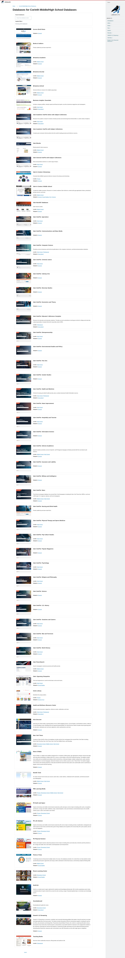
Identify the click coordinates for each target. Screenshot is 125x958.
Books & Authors (38, 43)
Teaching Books (38, 936)
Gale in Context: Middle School (42, 186)
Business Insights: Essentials (42, 100)
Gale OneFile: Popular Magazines (43, 549)
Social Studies (45, 197)
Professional (46, 252)
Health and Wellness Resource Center (44, 705)
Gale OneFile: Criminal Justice (42, 259)
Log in (25, 952)
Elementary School (41, 744)
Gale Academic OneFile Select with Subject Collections (50, 114)
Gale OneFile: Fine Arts (40, 360)
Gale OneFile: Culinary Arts (41, 274)
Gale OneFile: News (39, 490)
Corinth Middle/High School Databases (27, 6)
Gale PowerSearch (38, 662)
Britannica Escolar (38, 71)
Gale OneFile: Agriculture (41, 217)
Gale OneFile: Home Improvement (43, 403)
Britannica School (38, 86)
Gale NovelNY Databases (40, 202)
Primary (38, 178)
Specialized (40, 109)
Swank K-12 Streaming (40, 915)
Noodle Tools (37, 772)
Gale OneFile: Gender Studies (42, 375)
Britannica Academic (39, 57)
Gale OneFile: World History (41, 648)
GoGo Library (37, 691)
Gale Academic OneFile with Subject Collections (48, 129)
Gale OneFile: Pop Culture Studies (43, 534)
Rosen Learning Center (40, 871)
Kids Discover (37, 719)
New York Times (38, 735)
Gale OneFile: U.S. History (41, 605)
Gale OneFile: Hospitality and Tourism (44, 417)
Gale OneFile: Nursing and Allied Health (45, 506)
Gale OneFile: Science (40, 591)
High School (40, 107)
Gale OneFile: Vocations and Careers (44, 619)
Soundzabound (37, 901)
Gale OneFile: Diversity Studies (42, 288)
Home (14, 6)
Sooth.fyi (36, 885)
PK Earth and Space (39, 803)
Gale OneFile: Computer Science (43, 245)
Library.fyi (8, 2)
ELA (50, 197)
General (40, 33)
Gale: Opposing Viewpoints (41, 676)
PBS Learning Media (39, 789)
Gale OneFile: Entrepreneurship (42, 332)
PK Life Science (38, 821)
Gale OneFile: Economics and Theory (44, 302)
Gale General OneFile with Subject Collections (47, 157)
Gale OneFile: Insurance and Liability (44, 462)
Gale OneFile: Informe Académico (43, 446)
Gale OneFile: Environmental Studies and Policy (47, 346)
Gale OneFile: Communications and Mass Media (47, 231)
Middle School (40, 61)
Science (54, 197)
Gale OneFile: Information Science (43, 431)
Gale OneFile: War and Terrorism (43, 633)
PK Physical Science (39, 838)
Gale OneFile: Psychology (41, 563)
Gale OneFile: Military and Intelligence (44, 476)
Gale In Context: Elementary (41, 172)
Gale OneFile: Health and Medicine (43, 389)
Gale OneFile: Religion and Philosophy (45, 577)
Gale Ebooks (37, 143)
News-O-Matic (37, 751)
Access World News (39, 29)
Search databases (19, 14)
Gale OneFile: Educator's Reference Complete (47, 316)
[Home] (115, 10)
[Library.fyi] (2, 2)
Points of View (37, 855)
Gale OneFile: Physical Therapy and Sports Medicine (49, 520)
